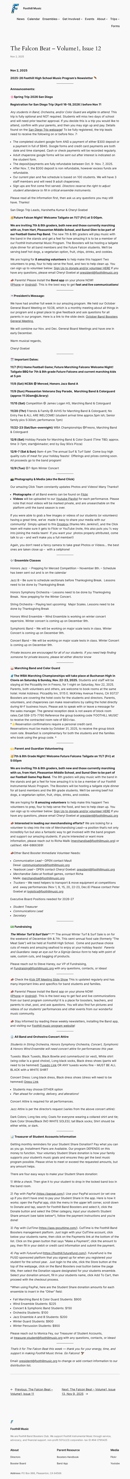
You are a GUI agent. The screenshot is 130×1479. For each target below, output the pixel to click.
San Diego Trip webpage (45, 129)
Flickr (84, 494)
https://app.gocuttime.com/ (58, 1228)
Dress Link (31, 1081)
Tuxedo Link (48, 1065)
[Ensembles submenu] (59, 19)
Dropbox (63, 524)
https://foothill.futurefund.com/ (64, 1253)
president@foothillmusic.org (99, 272)
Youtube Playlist (67, 499)
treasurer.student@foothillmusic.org (38, 1337)
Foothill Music (32, 8)
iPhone (16, 284)
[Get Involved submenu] (81, 19)
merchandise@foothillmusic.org (93, 841)
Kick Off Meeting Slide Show (48, 979)
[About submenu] (107, 19)
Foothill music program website (53, 1025)
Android (30, 284)
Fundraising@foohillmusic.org (34, 968)
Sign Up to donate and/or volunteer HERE (82, 268)
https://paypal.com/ (50, 1193)
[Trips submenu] (119, 19)
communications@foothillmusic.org (46, 865)
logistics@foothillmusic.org (45, 891)
